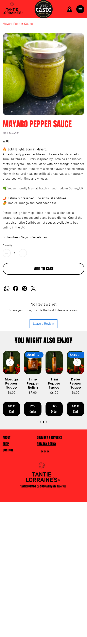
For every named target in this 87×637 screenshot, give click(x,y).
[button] (69, 9)
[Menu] (80, 9)
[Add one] (23, 253)
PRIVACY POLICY (46, 443)
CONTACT (8, 450)
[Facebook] (16, 288)
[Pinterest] (24, 288)
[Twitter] (33, 288)
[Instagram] (45, 451)
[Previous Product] (10, 362)
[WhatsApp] (7, 288)
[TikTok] (48, 451)
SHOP (6, 443)
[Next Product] (77, 362)
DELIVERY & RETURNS (49, 437)
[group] (43, 383)
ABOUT (6, 437)
